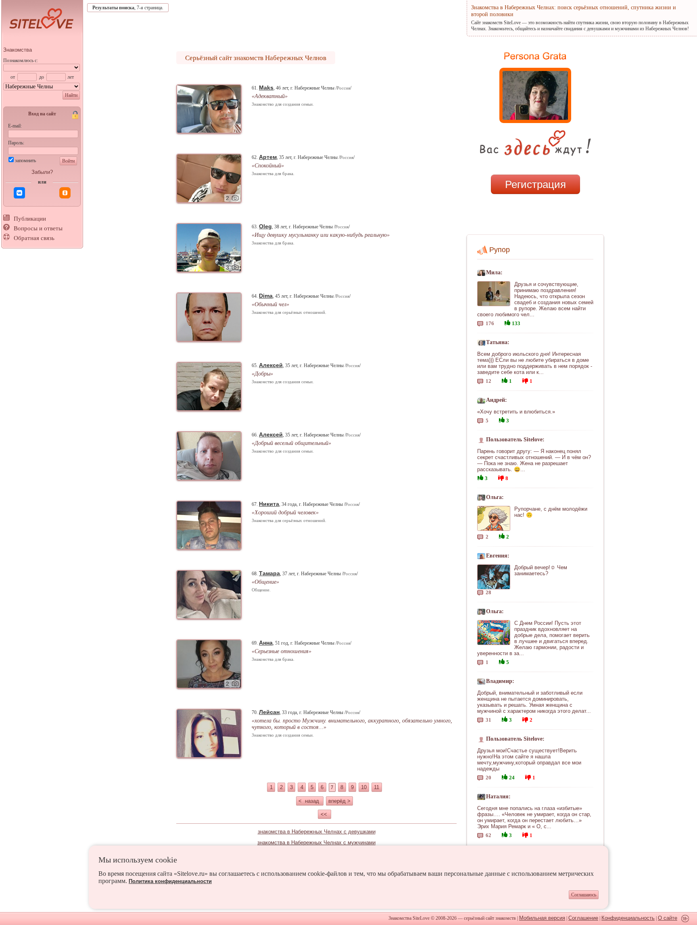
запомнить (25, 160)
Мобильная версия (542, 918)
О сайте (667, 918)
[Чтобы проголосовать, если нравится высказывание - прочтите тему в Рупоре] (507, 322)
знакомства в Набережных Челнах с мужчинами (316, 842)
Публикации (30, 218)
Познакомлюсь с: (20, 60)
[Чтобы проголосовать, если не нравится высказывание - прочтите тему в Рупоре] (525, 380)
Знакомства (17, 50)
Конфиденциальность (628, 918)
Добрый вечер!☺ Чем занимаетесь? (540, 570)
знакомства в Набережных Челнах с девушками (317, 832)
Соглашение (583, 918)
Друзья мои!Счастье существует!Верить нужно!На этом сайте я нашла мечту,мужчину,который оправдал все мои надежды (529, 760)
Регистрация (535, 184)
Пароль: (16, 143)
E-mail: (15, 126)
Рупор (499, 250)
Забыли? (42, 172)
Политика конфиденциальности (170, 881)
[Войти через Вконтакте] (19, 192)
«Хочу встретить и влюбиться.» (516, 412)
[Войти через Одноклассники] (65, 192)
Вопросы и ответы (38, 228)
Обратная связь (34, 238)
